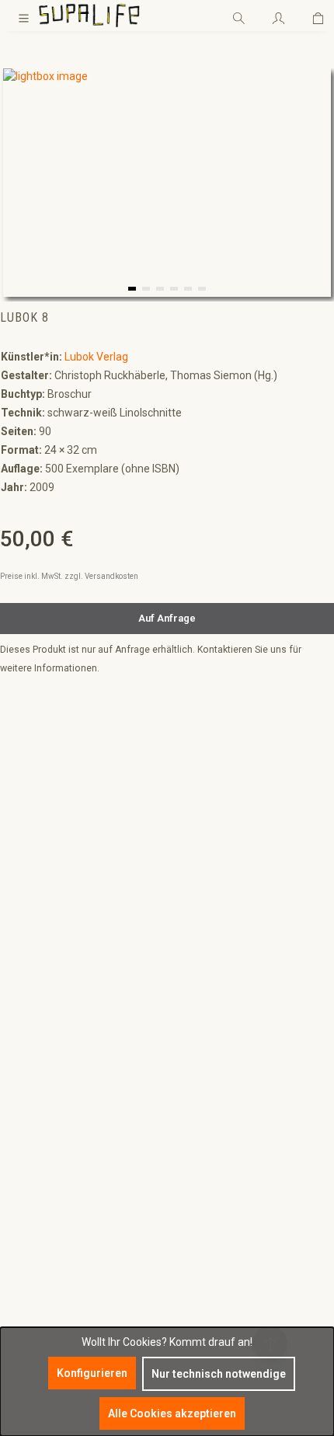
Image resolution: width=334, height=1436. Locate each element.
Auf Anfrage (167, 618)
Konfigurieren (92, 1373)
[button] (132, 289)
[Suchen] (239, 15)
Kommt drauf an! (210, 1342)
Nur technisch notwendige (218, 1374)
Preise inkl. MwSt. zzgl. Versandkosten (69, 576)
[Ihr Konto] (278, 15)
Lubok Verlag (96, 356)
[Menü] (24, 15)
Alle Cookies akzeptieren (172, 1413)
